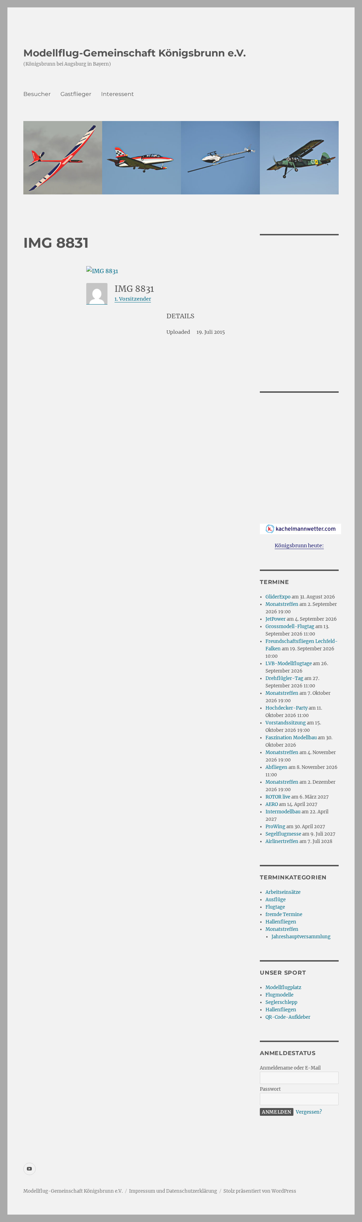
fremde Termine (283, 914)
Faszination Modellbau (291, 738)
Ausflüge (275, 900)
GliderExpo (278, 597)
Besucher (37, 94)
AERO (271, 804)
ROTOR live (277, 797)
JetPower (275, 619)
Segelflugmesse (283, 834)
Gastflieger (75, 94)
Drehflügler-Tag (284, 678)
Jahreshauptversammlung (301, 937)
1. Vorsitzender (133, 299)
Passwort (270, 1089)
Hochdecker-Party (286, 708)
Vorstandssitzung (285, 723)
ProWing (275, 827)
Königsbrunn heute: (299, 545)
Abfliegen (276, 767)
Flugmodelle (279, 995)
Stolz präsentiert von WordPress (259, 1191)
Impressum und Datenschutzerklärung (173, 1191)
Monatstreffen (281, 604)
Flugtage (275, 907)
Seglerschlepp (281, 1002)
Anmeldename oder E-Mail (290, 1068)
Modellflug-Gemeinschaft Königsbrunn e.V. (134, 53)
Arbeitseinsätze (282, 892)
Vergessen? (309, 1112)
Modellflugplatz (283, 988)
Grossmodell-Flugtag (289, 627)
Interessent (117, 94)
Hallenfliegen (280, 922)
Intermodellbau (282, 812)
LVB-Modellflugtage (288, 664)
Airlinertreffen (281, 841)
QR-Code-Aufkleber (287, 1017)
